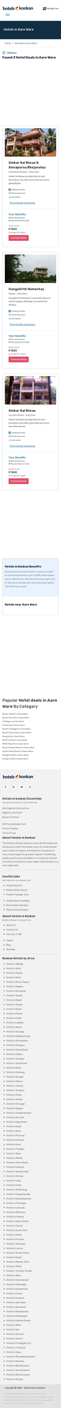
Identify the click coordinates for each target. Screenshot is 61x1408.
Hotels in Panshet (15, 1239)
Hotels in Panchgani (16, 1203)
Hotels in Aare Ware (16, 1302)
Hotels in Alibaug (14, 964)
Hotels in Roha (13, 1131)
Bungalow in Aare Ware (13, 736)
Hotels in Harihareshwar (18, 1036)
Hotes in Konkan (37, 1388)
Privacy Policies (10, 828)
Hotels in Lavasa (14, 1248)
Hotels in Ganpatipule (17, 1049)
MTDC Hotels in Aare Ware (14, 740)
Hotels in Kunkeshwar (17, 1289)
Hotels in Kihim (13, 977)
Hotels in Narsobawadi (17, 1280)
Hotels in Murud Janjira (17, 982)
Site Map (10, 949)
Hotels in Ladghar (15, 1022)
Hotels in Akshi (13, 968)
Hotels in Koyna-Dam (17, 1230)
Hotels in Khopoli (14, 1379)
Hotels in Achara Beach (18, 1370)
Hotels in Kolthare (15, 1140)
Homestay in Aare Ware (13, 725)
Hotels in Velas (13, 1153)
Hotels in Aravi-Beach (17, 1162)
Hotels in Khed (13, 1144)
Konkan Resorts (14, 885)
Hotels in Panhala (15, 1216)
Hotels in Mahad (14, 1158)
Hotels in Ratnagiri (15, 1104)
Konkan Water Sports (17, 890)
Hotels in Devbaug (15, 1072)
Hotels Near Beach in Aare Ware (17, 751)
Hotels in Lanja (13, 1180)
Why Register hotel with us (15, 808)
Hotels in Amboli (14, 1099)
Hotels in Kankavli (15, 1167)
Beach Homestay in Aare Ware (16, 732)
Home (8, 43)
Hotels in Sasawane (16, 1307)
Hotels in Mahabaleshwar (18, 1198)
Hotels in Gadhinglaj (16, 1284)
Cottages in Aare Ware (13, 721)
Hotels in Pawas (14, 1293)
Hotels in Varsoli (14, 995)
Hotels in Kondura (15, 1298)
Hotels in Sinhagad (15, 1244)
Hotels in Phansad (15, 1135)
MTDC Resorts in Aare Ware (15, 744)
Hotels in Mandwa (15, 1361)
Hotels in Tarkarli (14, 1086)
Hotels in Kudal (13, 1185)
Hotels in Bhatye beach (18, 1374)
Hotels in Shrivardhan (17, 1040)
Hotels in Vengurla (15, 1090)
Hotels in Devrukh (15, 1117)
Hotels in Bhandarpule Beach (20, 1356)
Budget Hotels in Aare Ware (15, 755)
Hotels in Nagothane (16, 1122)
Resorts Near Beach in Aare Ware (18, 747)
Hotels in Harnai (14, 1013)
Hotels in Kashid (14, 973)
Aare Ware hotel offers (25, 43)
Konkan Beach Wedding (17, 900)
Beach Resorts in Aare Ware (15, 717)
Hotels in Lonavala (15, 1207)
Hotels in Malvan (14, 1081)
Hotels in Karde (13, 1018)
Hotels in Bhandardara (17, 1311)
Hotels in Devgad (14, 1077)
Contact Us (12, 929)
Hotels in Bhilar (13, 1325)
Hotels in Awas (13, 1352)
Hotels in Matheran (15, 1212)
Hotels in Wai (12, 1329)
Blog (8, 945)
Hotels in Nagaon (14, 986)
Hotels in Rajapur (14, 1108)
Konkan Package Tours (17, 894)
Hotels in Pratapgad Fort (18, 1343)
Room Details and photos (22, 203)
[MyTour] (17, 8)
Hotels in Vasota (14, 1338)
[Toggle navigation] (7, 14)
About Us (10, 925)
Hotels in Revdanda (16, 991)
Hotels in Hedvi (13, 1068)
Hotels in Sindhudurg (16, 1189)
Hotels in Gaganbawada (18, 1194)
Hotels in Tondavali (15, 1347)
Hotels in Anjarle (14, 1004)
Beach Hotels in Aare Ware (15, 714)
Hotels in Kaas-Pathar (17, 1221)
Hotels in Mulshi (14, 1235)
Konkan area (32, 847)
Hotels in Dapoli (14, 1000)
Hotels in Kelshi (13, 1009)
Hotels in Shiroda (14, 1176)
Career (9, 940)
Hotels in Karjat (14, 1257)
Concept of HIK (13, 934)
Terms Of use (9, 833)
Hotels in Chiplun (14, 1054)
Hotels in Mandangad (16, 1316)
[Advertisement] (30, 93)
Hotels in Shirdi (13, 1266)
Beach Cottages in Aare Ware (16, 729)
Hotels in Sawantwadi (17, 1171)
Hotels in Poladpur (15, 1149)
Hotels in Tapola (14, 1225)
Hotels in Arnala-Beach (18, 1253)
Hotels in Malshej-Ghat (17, 1262)
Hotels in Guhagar (15, 1058)
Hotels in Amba (14, 1095)
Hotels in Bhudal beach (17, 1365)
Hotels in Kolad (13, 1126)
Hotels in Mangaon (15, 1045)
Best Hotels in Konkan (17, 905)
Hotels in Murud (14, 1027)
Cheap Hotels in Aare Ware (15, 759)
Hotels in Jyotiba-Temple (19, 1271)
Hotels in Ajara (13, 1275)
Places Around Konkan (17, 910)
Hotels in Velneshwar (16, 1063)
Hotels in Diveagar (15, 1031)
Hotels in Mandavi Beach (18, 1320)
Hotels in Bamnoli (15, 1334)
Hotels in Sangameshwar (18, 1113)
